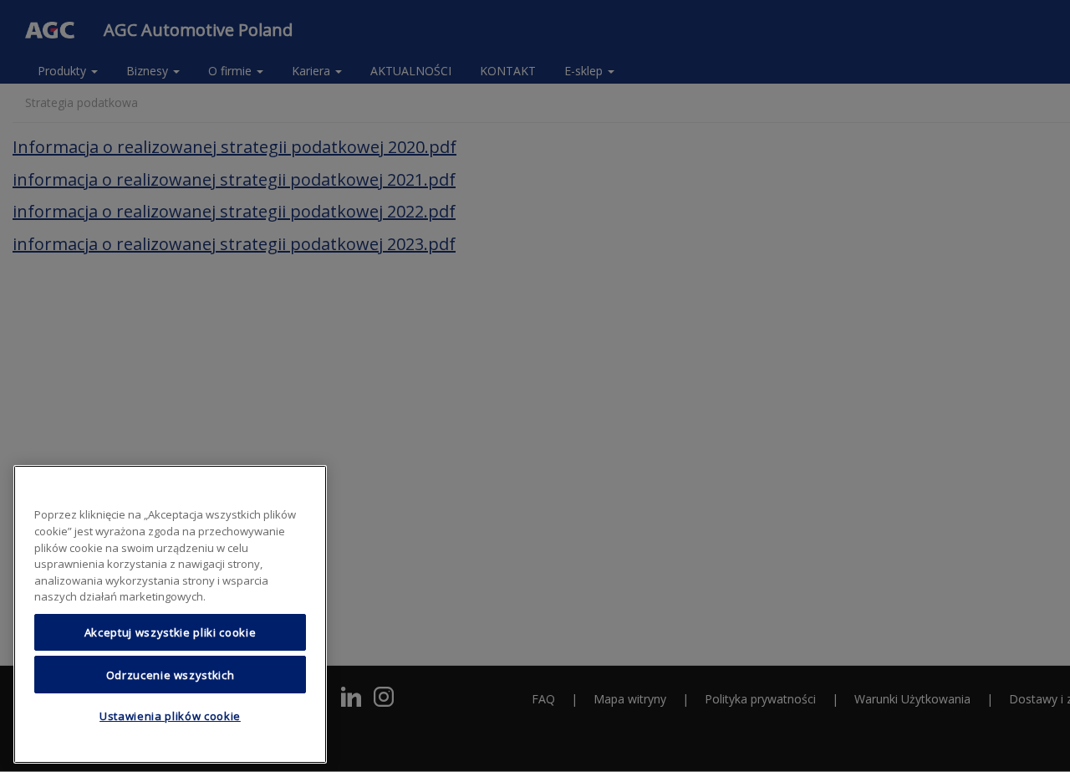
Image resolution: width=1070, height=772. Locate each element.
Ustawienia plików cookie (170, 715)
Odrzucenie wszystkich (170, 674)
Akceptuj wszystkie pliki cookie (170, 632)
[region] (170, 614)
